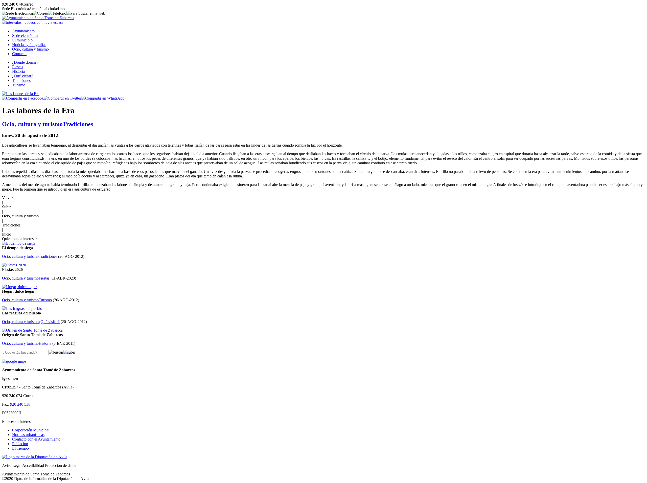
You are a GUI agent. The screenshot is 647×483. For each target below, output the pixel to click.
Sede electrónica (25, 35)
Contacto (19, 54)
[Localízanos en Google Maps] (14, 361)
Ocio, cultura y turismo (30, 49)
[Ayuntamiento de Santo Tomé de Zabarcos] (38, 18)
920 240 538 (20, 404)
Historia (18, 71)
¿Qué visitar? (22, 76)
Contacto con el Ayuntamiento (36, 439)
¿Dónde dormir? (25, 62)
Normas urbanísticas (28, 434)
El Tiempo (20, 448)
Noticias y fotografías (29, 44)
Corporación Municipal (30, 430)
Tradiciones (21, 80)
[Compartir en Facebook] (23, 98)
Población (20, 444)
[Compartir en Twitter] (62, 98)
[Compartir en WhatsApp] (102, 98)
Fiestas (17, 67)
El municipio (22, 40)
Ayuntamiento (23, 31)
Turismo (18, 85)
